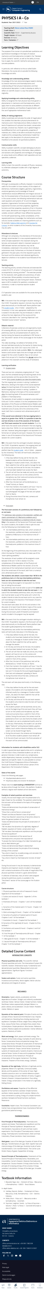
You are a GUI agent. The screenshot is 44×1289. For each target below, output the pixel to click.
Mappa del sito (7, 1279)
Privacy (4, 1263)
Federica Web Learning (18, 223)
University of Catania (7, 2)
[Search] (40, 9)
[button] (15, 2)
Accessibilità (6, 1271)
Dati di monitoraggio (8, 1275)
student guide (9, 308)
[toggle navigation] (3, 9)
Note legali (5, 1267)
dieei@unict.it (7, 1246)
